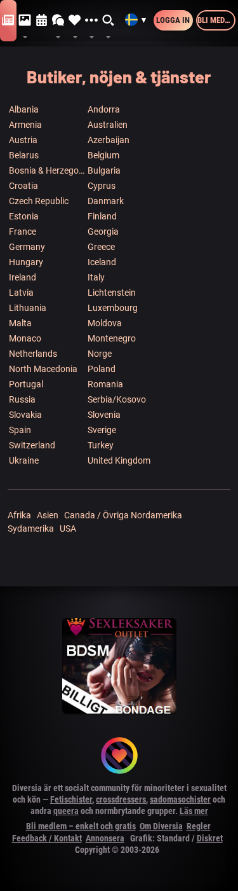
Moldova (105, 323)
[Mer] (91, 20)
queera (66, 811)
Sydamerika (31, 528)
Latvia (21, 292)
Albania (24, 109)
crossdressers (121, 799)
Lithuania (27, 308)
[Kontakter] (75, 20)
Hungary (26, 262)
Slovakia (25, 415)
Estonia (24, 216)
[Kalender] (42, 20)
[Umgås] (58, 20)
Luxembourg (113, 308)
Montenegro (112, 338)
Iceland (102, 262)
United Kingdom (119, 460)
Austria (23, 140)
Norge (100, 354)
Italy (96, 277)
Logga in (173, 20)
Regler (199, 826)
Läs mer (194, 811)
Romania (105, 384)
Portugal (26, 384)
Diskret (210, 838)
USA (68, 528)
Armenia (25, 125)
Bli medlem (216, 20)
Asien (47, 515)
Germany (27, 247)
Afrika (19, 515)
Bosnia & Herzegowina (47, 170)
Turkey (101, 445)
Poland (102, 369)
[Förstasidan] (8, 20)
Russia (22, 399)
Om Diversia (161, 826)
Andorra (104, 109)
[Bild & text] (25, 20)
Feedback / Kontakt (47, 838)
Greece (101, 247)
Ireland (22, 277)
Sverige (102, 430)
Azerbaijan (108, 140)
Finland (102, 216)
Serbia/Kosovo (117, 399)
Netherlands (33, 354)
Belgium (103, 155)
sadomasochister (180, 799)
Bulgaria (104, 170)
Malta (20, 323)
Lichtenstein (112, 292)
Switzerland (32, 445)
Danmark (106, 201)
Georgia (103, 231)
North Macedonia (43, 369)
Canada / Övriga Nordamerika (123, 515)
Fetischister (71, 799)
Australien (108, 125)
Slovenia (104, 415)
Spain (20, 430)
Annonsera (105, 838)
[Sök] (108, 20)
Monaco (25, 338)
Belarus (24, 155)
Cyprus (102, 186)
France (22, 231)
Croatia (23, 186)
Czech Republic (39, 201)
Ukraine (24, 460)
